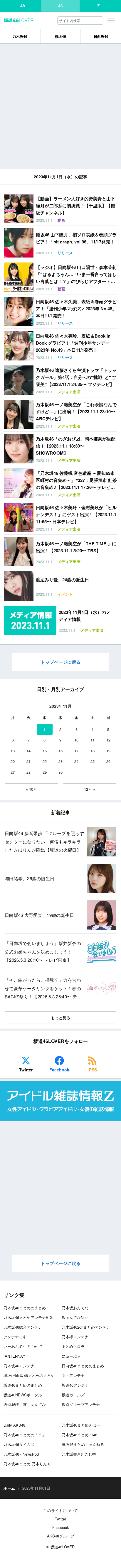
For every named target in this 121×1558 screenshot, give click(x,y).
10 (76, 740)
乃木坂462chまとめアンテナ (86, 1327)
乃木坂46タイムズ (19, 1444)
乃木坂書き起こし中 (79, 1454)
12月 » (89, 789)
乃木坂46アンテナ (19, 1366)
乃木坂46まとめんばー (81, 1425)
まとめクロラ (73, 1346)
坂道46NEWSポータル (23, 1395)
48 (22, 6)
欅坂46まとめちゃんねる (83, 1444)
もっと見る (60, 1017)
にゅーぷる (71, 1356)
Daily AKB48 (14, 1425)
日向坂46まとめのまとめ (83, 1366)
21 (28, 761)
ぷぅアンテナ (73, 1375)
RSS (93, 1070)
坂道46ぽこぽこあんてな (25, 1404)
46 (60, 6)
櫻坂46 (60, 36)
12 (108, 740)
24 (76, 761)
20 (13, 761)
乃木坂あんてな (75, 1307)
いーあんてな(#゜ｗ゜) (23, 1346)
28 (28, 772)
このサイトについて (60, 1510)
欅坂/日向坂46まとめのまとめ (29, 1375)
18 (92, 750)
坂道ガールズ (73, 1395)
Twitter (26, 1070)
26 (108, 761)
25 (92, 761)
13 (13, 750)
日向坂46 (101, 36)
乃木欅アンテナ (75, 1336)
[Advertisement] (60, 106)
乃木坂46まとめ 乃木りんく (27, 1463)
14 (28, 750)
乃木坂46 (20, 36)
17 (76, 750)
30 (60, 772)
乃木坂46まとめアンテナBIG (28, 1317)
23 (60, 761)
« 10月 (31, 789)
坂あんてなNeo (75, 1317)
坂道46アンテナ (75, 1385)
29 (45, 772)
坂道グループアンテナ (81, 1404)
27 (13, 772)
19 (108, 750)
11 (92, 740)
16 (60, 750)
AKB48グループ (60, 1536)
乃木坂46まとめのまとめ (25, 1307)
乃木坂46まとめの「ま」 (25, 1434)
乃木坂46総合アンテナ (23, 1327)
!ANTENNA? (14, 1356)
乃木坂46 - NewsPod (21, 1454)
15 (45, 750)
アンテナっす (15, 1336)
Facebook (59, 1070)
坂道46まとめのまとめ (23, 1385)
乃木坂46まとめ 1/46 (79, 1434)
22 (45, 761)
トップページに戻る (60, 662)
